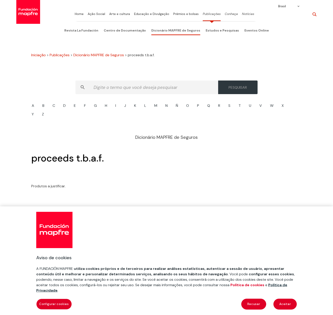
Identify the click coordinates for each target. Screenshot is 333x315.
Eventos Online (256, 30)
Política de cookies (247, 285)
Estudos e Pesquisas (222, 30)
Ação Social (96, 14)
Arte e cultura (119, 14)
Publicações (212, 14)
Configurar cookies (54, 304)
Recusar (253, 304)
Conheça (231, 14)
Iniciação (38, 55)
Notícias (248, 14)
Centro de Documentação (125, 30)
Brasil (282, 6)
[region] (166, 260)
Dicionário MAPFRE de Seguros (175, 30)
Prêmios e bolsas (186, 14)
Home (79, 14)
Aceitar (285, 304)
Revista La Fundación (81, 30)
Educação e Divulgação (151, 14)
